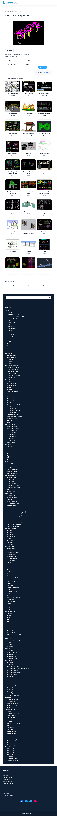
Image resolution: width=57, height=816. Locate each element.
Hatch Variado (10, 729)
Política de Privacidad (8, 783)
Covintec (9, 711)
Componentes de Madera (13, 314)
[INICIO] (6, 11)
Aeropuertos (10, 662)
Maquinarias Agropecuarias (13, 375)
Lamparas (9, 593)
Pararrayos (9, 467)
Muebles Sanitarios (10, 611)
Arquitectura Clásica (12, 566)
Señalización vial (11, 646)
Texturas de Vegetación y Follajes (15, 745)
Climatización (8, 353)
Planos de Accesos (11, 351)
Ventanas (9, 338)
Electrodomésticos (11, 576)
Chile (8, 450)
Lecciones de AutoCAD (12, 434)
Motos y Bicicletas (11, 544)
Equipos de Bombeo (12, 477)
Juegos (9, 589)
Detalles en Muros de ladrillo (14, 410)
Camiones (9, 538)
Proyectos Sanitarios (12, 633)
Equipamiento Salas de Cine (14, 578)
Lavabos (9, 629)
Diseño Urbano (8, 444)
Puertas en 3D (10, 334)
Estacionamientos (11, 680)
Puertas (9, 332)
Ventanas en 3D (11, 340)
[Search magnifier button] (50, 298)
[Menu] (53, 2)
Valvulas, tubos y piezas (13, 491)
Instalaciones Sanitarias (13, 526)
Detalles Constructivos (10, 395)
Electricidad (8, 462)
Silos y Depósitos (11, 377)
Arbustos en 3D (11, 754)
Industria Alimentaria (12, 479)
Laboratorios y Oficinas (12, 591)
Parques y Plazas (11, 560)
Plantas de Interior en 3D (13, 760)
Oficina (9, 603)
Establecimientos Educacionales (15, 678)
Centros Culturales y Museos (14, 672)
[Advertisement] (43, 56)
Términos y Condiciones (8, 781)
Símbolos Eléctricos (12, 471)
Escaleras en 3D (11, 350)
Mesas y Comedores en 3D (13, 597)
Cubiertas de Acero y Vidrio (13, 713)
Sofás (8, 609)
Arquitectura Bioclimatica (13, 666)
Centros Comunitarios (12, 670)
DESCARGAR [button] (42, 67)
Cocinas (9, 568)
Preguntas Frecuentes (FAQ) (9, 795)
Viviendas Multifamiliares (13, 694)
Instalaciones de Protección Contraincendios (18, 522)
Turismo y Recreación (12, 692)
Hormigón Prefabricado (12, 717)
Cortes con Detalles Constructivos (15, 405)
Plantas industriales (12, 690)
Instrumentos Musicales (13, 587)
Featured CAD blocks (28, 806)
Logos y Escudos (11, 701)
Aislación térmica (11, 357)
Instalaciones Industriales (13, 485)
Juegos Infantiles (11, 556)
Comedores (10, 676)
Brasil (8, 448)
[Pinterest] (44, 285)
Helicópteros (10, 542)
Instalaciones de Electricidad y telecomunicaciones (19, 515)
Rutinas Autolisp (11, 440)
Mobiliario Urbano (9, 546)
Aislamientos (10, 397)
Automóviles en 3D (11, 536)
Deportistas (10, 650)
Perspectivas (10, 438)
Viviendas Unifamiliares (13, 695)
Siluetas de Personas (12, 658)
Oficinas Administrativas (13, 688)
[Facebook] (13, 285)
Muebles (7, 564)
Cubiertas (9, 407)
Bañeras (9, 615)
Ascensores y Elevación (12, 509)
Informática (10, 585)
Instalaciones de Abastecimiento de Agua (17, 511)
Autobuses (9, 532)
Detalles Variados (11, 412)
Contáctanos (6, 793)
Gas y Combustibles (12, 497)
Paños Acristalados (11, 328)
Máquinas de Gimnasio (12, 391)
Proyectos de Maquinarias (13, 487)
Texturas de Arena (11, 733)
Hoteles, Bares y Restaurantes (14, 686)
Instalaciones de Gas (12, 521)
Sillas (8, 605)
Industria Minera (11, 481)
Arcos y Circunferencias (13, 426)
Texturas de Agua (11, 731)
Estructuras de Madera (12, 715)
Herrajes (9, 320)
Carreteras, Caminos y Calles (14, 640)
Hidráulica (9, 499)
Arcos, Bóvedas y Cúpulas (13, 428)
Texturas (7, 725)
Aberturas (7, 310)
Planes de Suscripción (8, 777)
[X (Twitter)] (28, 285)
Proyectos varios (9, 660)
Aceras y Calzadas (11, 548)
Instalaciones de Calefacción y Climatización (18, 513)
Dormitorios (10, 570)
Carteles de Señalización (13, 699)
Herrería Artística (11, 322)
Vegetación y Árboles (10, 747)
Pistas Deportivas (11, 393)
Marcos (9, 324)
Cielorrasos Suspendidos (13, 401)
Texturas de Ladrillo (12, 741)
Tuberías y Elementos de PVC (14, 635)
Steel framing (10, 721)
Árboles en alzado (11, 750)
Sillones (9, 607)
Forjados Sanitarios (12, 418)
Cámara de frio (10, 361)
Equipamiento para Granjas (13, 369)
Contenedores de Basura (13, 552)
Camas (10, 572)
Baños (8, 617)
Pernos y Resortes (11, 436)
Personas (7, 648)
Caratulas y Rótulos (12, 430)
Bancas (9, 550)
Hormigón (9, 420)
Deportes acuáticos (11, 385)
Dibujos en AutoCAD (10, 424)
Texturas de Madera (12, 743)
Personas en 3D (11, 654)
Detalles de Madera (12, 408)
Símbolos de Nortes (12, 705)
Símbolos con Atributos (12, 703)
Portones (9, 330)
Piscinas (9, 562)
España (9, 456)
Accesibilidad (8, 342)
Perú (8, 460)
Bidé (8, 619)
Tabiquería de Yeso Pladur (13, 723)
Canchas (9, 381)
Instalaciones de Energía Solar (14, 517)
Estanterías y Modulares (13, 581)
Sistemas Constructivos (11, 709)
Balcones (9, 312)
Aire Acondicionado (12, 355)
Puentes (9, 642)
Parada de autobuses (12, 558)
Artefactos (9, 613)
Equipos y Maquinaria (10, 475)
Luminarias (10, 466)
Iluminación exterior (12, 554)
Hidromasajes (10, 623)
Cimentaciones (10, 403)
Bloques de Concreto (12, 399)
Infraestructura (9, 493)
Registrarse (5, 775)
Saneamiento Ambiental (13, 501)
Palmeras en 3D (11, 756)
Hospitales (9, 684)
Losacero (9, 719)
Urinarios (9, 637)
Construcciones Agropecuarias (12, 365)
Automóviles (10, 534)
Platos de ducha (11, 631)
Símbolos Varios (11, 707)
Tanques (9, 489)
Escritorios (9, 579)
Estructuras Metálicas (12, 414)
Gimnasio (9, 389)
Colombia (9, 452)
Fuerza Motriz (10, 463)
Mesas (8, 595)
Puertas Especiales (11, 336)
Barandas (11, 348)
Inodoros (9, 627)
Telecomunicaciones (12, 505)
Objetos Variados (11, 601)
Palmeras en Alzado (12, 758)
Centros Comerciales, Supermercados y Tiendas (18, 668)
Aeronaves (9, 530)
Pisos (8, 422)
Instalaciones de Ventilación (14, 524)
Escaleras (9, 346)
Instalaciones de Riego (12, 371)
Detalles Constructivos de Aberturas (15, 316)
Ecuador (9, 454)
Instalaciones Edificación (11, 507)
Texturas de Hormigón (12, 739)
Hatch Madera (10, 727)
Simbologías (8, 697)
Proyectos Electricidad (12, 469)
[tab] (9, 50)
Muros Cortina (10, 326)
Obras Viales (8, 638)
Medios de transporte (10, 528)
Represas (9, 644)
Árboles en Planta (11, 753)
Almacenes (10, 664)
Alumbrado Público (11, 495)
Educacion (9, 574)
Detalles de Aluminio (12, 318)
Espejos (9, 621)
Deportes (7, 379)
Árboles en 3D (10, 749)
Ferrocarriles (10, 540)
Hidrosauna (10, 625)
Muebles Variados (11, 599)
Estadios (9, 387)
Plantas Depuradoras (14, 503)
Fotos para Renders (12, 652)
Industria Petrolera (11, 483)
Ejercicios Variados (11, 432)
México (9, 458)
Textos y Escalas (11, 442)
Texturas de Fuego (11, 737)
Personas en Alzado (12, 656)
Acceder (48, 72)
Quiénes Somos (6, 779)
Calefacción (10, 359)
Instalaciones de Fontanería (14, 519)
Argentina (9, 446)
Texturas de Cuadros (12, 735)
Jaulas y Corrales (11, 373)
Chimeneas (10, 363)
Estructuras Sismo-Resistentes (14, 416)
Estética (9, 583)
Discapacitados (11, 344)
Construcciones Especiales (13, 367)
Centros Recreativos (12, 674)
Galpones (9, 682)
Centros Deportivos (11, 383)
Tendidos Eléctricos (12, 473)
